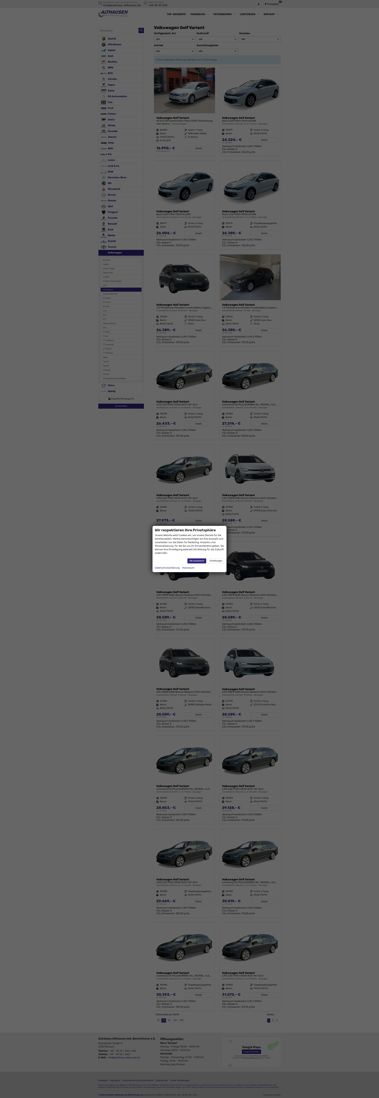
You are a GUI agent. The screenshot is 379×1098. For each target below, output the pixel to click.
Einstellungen (216, 561)
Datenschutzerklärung (167, 567)
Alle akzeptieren (196, 561)
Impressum (188, 567)
